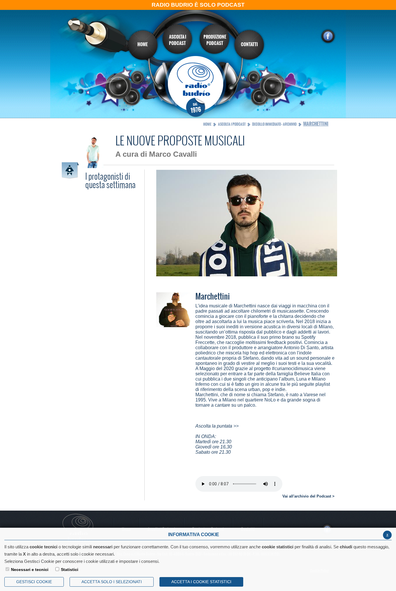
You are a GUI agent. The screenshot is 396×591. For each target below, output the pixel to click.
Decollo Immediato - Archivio (274, 124)
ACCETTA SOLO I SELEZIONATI (111, 581)
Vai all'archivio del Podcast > (308, 496)
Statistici (69, 569)
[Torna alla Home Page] (198, 86)
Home (207, 124)
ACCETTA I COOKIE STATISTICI (201, 581)
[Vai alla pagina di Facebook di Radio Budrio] (328, 36)
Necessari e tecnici (29, 569)
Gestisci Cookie (34, 581)
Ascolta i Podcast (232, 124)
